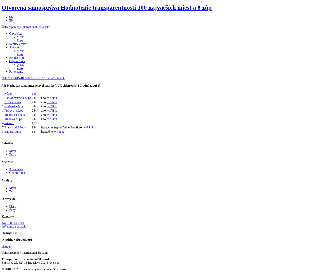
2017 (23, 78)
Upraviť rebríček (54, 78)
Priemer (9, 123)
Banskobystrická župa (17, 97)
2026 (41, 78)
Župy (20, 40)
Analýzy (14, 47)
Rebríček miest (18, 44)
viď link (52, 97)
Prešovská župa (13, 110)
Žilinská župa (12, 131)
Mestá (20, 37)
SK (11, 17)
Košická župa (12, 102)
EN (11, 20)
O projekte (15, 33)
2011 (4, 78)
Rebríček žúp (17, 57)
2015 (17, 78)
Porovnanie (16, 71)
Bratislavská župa (15, 127)
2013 (10, 78)
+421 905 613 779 (13, 223)
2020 (29, 78)
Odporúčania (17, 61)
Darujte (6, 246)
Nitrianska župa (13, 106)
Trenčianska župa (14, 114)
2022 (35, 78)
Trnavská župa (13, 119)
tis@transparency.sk (14, 226)
